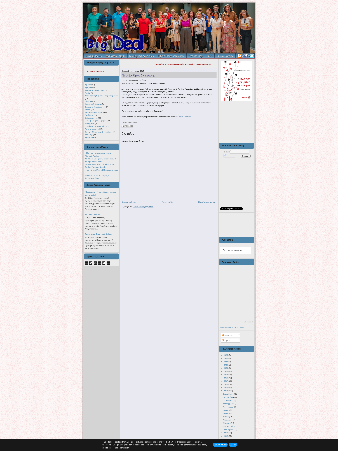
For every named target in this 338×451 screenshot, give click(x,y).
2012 (226, 436)
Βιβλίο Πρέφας (225, 56)
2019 (226, 374)
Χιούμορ (89, 135)
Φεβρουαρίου (229, 426)
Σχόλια (227, 341)
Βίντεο (88, 101)
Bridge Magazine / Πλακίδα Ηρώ (99, 164)
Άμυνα (88, 85)
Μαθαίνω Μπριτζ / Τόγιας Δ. (97, 175)
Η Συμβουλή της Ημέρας (95, 121)
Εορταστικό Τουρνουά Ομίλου (98, 234)
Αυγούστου (228, 407)
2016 (226, 384)
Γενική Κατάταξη (184, 117)
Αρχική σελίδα (94, 56)
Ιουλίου (226, 410)
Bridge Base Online (93, 162)
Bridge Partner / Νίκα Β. (95, 167)
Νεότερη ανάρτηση (129, 202)
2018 (226, 378)
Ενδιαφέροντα (91, 118)
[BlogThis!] (125, 126)
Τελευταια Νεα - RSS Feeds (232, 328)
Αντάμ (87, 93)
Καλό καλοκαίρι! (92, 214)
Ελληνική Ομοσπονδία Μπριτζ (98, 153)
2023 (226, 365)
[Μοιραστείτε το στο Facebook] (131, 126)
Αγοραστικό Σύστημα (94, 90)
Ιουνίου (226, 413)
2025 (226, 358)
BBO (210, 56)
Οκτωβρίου (228, 400)
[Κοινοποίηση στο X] (128, 126)
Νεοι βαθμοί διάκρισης (138, 75)
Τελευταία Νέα (133, 122)
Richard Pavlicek (92, 156)
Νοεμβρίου (228, 397)
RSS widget (248, 322)
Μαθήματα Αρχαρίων (141, 56)
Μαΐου (226, 417)
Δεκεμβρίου (228, 394)
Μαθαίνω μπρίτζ (115, 56)
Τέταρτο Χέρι (195, 56)
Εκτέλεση (89, 115)
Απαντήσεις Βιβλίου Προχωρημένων (101, 96)
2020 (226, 371)
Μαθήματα (89, 123)
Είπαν (87, 110)
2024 (226, 362)
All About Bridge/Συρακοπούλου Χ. (100, 159)
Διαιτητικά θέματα (93, 104)
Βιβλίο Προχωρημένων (171, 56)
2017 (226, 381)
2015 (226, 387)
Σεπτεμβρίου (229, 404)
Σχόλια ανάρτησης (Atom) (143, 207)
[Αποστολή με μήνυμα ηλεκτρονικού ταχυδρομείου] (122, 126)
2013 (226, 433)
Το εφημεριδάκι (92, 178)
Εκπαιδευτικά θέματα (94, 112)
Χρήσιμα (89, 137)
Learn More (220, 444)
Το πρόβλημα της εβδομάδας (98, 132)
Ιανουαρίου (228, 430)
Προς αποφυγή (92, 129)
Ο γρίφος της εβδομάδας (96, 126)
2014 (226, 391)
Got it (232, 444)
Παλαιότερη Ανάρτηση (207, 202)
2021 (226, 368)
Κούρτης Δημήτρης (139, 80)
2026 (226, 355)
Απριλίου (227, 420)
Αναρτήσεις (229, 335)
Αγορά (88, 87)
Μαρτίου (227, 423)
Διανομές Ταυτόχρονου (95, 107)
